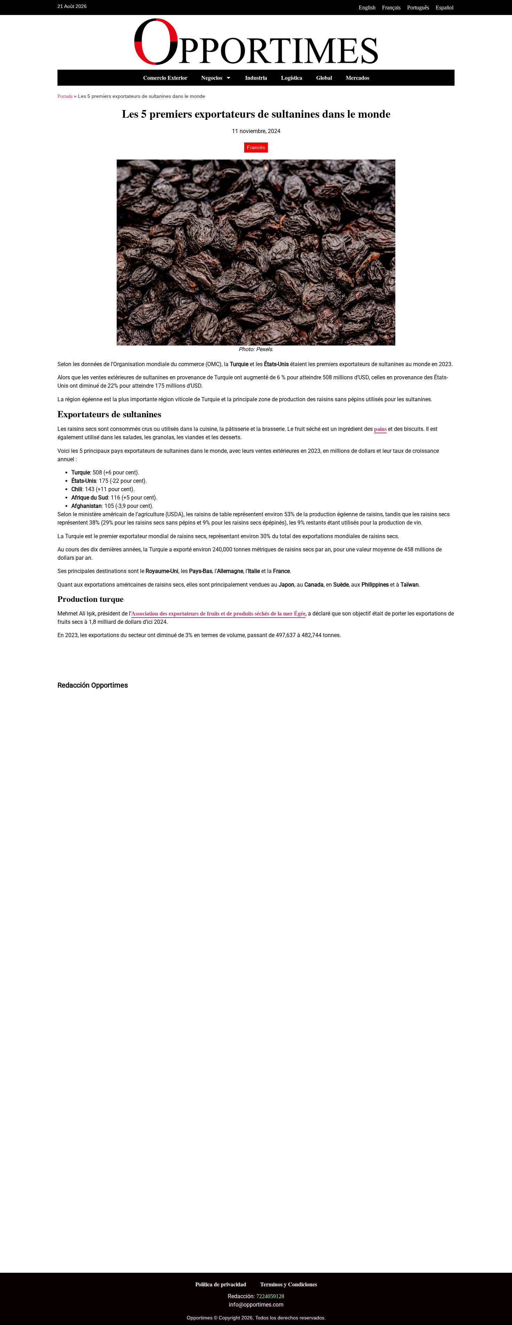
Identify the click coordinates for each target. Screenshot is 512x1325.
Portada (64, 96)
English (367, 7)
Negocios (211, 77)
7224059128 (270, 1296)
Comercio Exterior (165, 77)
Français (391, 7)
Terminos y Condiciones (288, 1284)
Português (418, 7)
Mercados (357, 77)
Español (444, 7)
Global (324, 77)
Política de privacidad (220, 1284)
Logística (291, 77)
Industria (256, 77)
